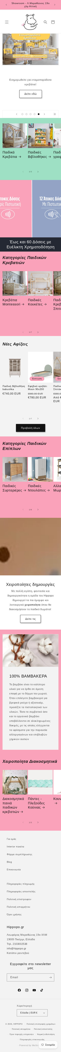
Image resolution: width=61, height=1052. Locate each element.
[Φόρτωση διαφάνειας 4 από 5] (35, 114)
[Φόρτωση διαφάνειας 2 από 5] (26, 114)
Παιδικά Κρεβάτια (10, 154)
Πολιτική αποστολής (43, 1029)
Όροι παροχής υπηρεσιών (22, 1034)
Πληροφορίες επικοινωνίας (32, 1039)
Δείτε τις (30, 618)
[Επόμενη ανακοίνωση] (54, 4)
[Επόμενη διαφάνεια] (44, 114)
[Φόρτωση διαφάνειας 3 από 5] (30, 114)
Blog (9, 862)
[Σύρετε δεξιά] (38, 171)
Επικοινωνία (14, 869)
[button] (7, 22)
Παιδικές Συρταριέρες (12, 488)
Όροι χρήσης (14, 914)
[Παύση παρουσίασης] (54, 114)
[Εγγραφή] (50, 977)
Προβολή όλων (30, 427)
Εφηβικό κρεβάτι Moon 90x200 (37, 388)
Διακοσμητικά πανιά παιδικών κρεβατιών (13, 805)
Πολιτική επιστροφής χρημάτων (41, 1024)
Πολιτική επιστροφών (19, 899)
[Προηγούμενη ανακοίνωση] (6, 4)
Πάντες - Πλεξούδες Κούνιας (36, 803)
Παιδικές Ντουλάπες (37, 488)
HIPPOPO (18, 1024)
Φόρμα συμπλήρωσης (19, 854)
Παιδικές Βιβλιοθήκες (37, 154)
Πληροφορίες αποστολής (21, 891)
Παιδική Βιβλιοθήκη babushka (14, 388)
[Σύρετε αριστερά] (23, 171)
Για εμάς (11, 839)
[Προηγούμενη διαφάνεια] (16, 114)
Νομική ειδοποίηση (46, 1034)
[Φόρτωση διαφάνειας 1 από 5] (22, 114)
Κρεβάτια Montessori (11, 302)
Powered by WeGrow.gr (31, 1045)
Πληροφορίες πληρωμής (21, 883)
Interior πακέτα (15, 846)
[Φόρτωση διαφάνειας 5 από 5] (39, 114)
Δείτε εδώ (30, 93)
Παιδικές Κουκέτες (35, 302)
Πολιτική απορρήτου (18, 906)
